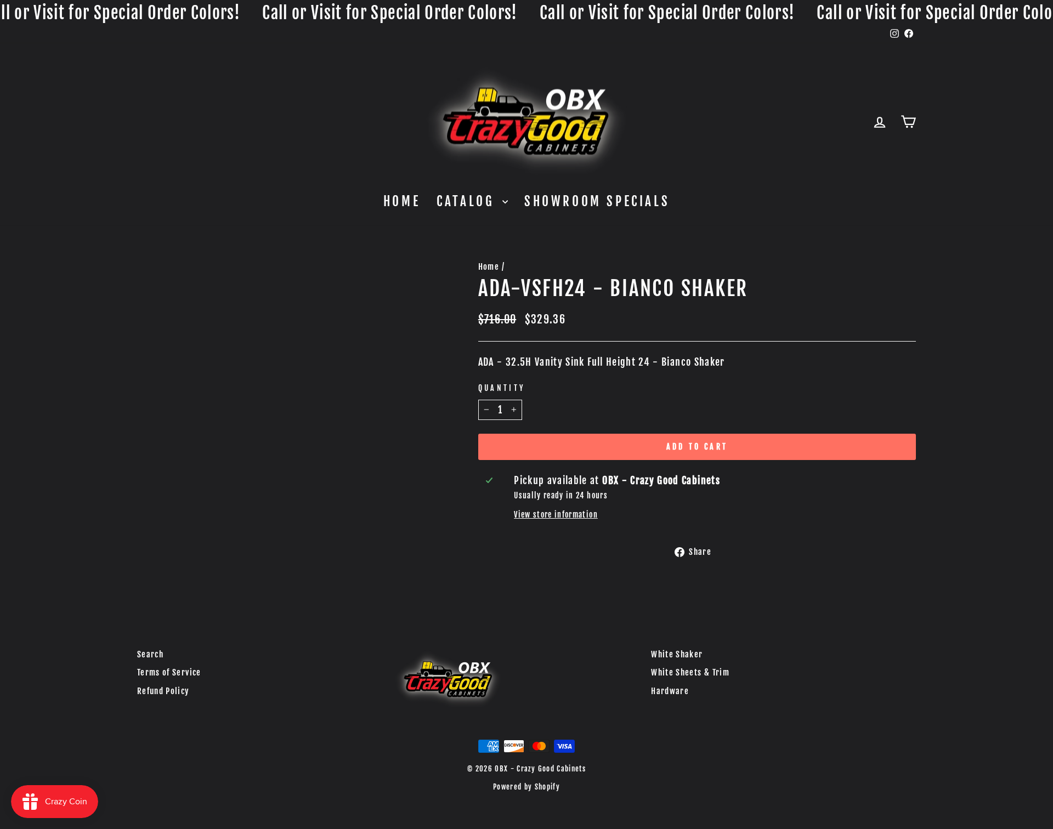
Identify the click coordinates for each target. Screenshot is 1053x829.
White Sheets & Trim (690, 672)
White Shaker (677, 654)
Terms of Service (169, 672)
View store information (556, 514)
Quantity (501, 388)
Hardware (670, 691)
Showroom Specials (597, 201)
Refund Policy (163, 691)
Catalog (468, 201)
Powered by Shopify (526, 786)
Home (401, 201)
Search (150, 654)
